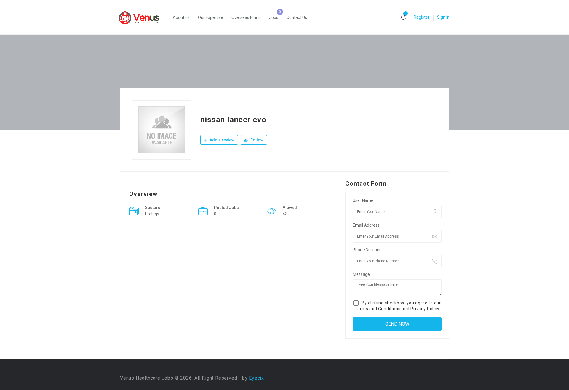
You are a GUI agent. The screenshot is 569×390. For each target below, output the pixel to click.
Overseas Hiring (246, 17)
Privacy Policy (424, 308)
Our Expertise (210, 17)
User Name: (363, 200)
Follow (256, 140)
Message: (362, 274)
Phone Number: (367, 249)
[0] (403, 17)
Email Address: (367, 225)
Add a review (221, 140)
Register (421, 17)
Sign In (443, 17)
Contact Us (297, 17)
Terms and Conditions (377, 308)
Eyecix (256, 378)
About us (181, 17)
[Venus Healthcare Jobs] (142, 17)
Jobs (273, 17)
